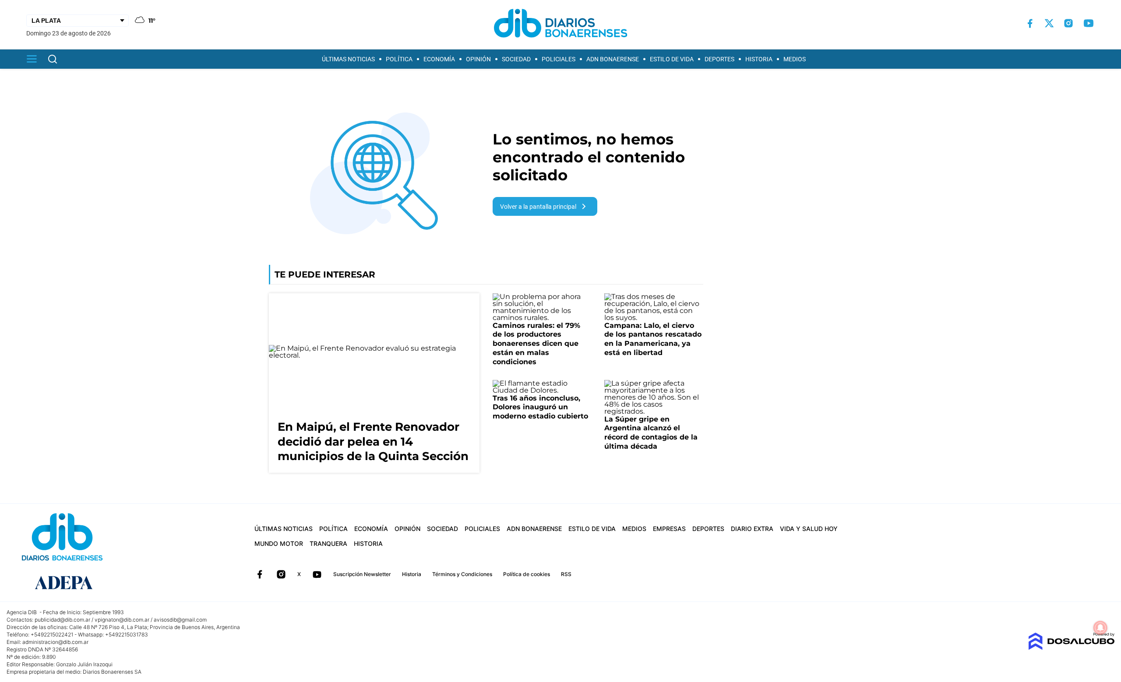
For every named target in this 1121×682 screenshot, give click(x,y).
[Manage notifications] (1100, 628)
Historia (758, 59)
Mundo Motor (278, 543)
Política (399, 59)
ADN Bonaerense (612, 59)
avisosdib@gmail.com (180, 619)
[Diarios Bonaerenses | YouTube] (1088, 23)
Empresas (669, 528)
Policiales (558, 59)
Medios (794, 59)
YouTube (317, 574)
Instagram (281, 574)
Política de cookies (526, 574)
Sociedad (516, 59)
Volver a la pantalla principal (538, 206)
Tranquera (328, 543)
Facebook (259, 574)
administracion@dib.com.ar (55, 642)
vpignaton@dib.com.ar (122, 619)
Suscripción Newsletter (362, 574)
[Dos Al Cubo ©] (1071, 647)
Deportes (719, 59)
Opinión (478, 59)
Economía (439, 59)
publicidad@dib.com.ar (62, 619)
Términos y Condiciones (462, 574)
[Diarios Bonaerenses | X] (1049, 23)
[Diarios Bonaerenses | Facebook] (1030, 23)
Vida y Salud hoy (809, 528)
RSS (566, 574)
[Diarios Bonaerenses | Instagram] (1068, 23)
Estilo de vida (672, 59)
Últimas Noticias (348, 59)
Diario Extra (752, 528)
